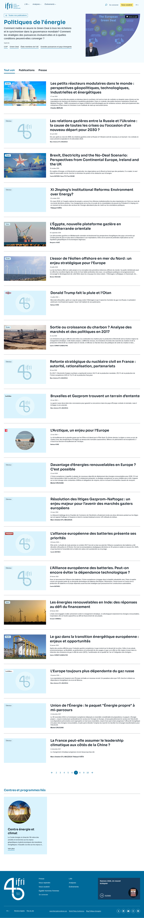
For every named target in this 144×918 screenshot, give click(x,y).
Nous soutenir (126, 5)
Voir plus (11, 849)
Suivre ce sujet (133, 16)
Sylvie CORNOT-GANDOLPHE (59, 345)
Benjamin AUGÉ (55, 242)
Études (8, 83)
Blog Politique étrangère (93, 911)
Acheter (108, 896)
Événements (49, 4)
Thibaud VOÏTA (56, 208)
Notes (7, 224)
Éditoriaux (9, 121)
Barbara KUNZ (54, 305)
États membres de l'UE (30, 47)
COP (6, 47)
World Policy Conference (76, 911)
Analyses (36, 4)
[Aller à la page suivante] (92, 772)
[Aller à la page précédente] (51, 772)
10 (88, 773)
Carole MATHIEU (55, 176)
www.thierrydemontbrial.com (58, 911)
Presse (41, 879)
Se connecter (113, 5)
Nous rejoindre (44, 883)
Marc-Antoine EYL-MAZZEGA (59, 142)
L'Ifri (26, 4)
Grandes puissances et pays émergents (56, 47)
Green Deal (14, 47)
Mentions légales (19, 911)
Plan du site (30, 911)
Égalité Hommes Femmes (49, 891)
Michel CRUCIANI (55, 277)
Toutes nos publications (17, 15)
